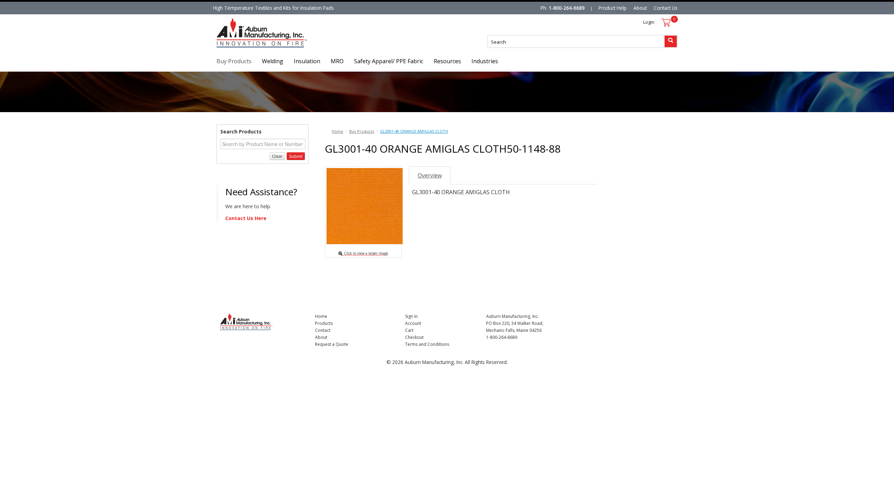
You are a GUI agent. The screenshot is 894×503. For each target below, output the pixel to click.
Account (413, 323)
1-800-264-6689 (567, 8)
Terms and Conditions (427, 344)
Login (648, 22)
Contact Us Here (245, 218)
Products (324, 323)
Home (321, 316)
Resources (447, 61)
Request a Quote (331, 344)
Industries (484, 61)
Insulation (307, 61)
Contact (322, 330)
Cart (409, 330)
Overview (430, 175)
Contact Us (665, 8)
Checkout (414, 337)
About (640, 8)
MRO (337, 61)
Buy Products (234, 61)
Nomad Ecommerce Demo (246, 47)
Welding (272, 61)
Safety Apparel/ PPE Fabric (388, 61)
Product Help (612, 8)
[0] (665, 23)
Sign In (411, 316)
